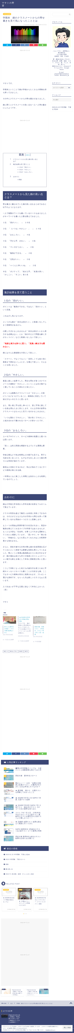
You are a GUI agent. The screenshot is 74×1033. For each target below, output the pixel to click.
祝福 (7, 864)
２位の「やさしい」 (25, 169)
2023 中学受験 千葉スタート (15, 859)
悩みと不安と (14, 651)
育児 (27, 651)
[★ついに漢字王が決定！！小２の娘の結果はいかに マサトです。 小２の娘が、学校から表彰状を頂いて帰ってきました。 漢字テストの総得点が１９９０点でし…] (9, 620)
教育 (21, 651)
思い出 (6, 651)
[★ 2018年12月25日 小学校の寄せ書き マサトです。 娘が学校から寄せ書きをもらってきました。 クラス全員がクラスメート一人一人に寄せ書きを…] (25, 630)
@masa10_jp (64, 75)
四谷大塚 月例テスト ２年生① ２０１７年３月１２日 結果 (39, 630)
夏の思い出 (9, 869)
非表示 (28, 155)
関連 (20, 179)
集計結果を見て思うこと (21, 164)
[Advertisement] (25, 65)
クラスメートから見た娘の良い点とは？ (25, 160)
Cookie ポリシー (50, 1030)
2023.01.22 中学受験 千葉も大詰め (18, 854)
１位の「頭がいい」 (25, 167)
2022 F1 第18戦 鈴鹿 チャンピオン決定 (20, 874)
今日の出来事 (7, 14)
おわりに (16, 176)
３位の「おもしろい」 (26, 172)
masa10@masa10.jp (62, 73)
